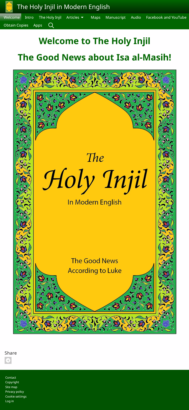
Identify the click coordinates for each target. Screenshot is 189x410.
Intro (29, 17)
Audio (136, 17)
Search (51, 25)
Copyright (12, 382)
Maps (95, 17)
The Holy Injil (50, 17)
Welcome (12, 17)
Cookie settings (16, 396)
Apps (37, 25)
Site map (11, 387)
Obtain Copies (16, 25)
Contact (10, 377)
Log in (9, 401)
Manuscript (116, 17)
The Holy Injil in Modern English (63, 6)
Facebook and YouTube (166, 17)
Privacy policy (14, 391)
